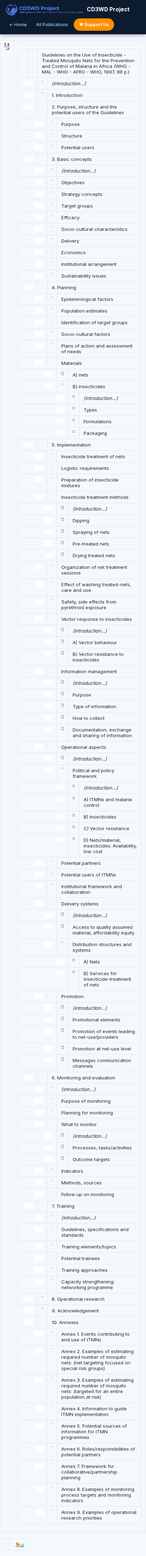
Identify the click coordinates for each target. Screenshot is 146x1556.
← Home (18, 24)
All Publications (52, 24)
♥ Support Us (94, 24)
